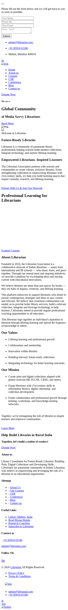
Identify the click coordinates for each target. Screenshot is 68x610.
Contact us (14, 88)
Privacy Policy (16, 573)
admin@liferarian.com (20, 42)
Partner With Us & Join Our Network (22, 188)
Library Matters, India (20, 516)
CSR (11, 79)
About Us (15, 487)
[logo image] (8, 583)
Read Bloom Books (19, 520)
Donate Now (8, 94)
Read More (7, 123)
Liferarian (16, 567)
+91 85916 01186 (18, 48)
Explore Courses (10, 250)
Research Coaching (19, 523)
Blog (11, 85)
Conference (14, 82)
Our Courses (17, 490)
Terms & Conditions (19, 576)
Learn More (7, 428)
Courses (12, 75)
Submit (6, 36)
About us (13, 72)
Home (11, 69)
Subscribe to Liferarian (20, 526)
